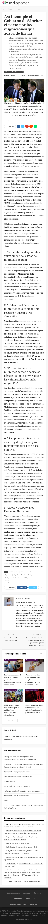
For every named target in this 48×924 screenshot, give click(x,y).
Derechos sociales (17, 71)
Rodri (8, 843)
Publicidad (17, 899)
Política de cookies (18, 904)
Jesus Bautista (11, 863)
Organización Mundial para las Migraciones (25, 575)
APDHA (11, 572)
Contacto (37, 893)
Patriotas (38, 881)
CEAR (16, 572)
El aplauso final (9, 781)
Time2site (28, 919)
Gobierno (7, 71)
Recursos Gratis (11, 857)
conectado (23, 736)
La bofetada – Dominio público (17, 847)
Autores (26, 893)
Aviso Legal (30, 899)
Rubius (8, 830)
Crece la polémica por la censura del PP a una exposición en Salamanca (22, 875)
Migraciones (8, 575)
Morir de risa (34, 847)
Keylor (8, 837)
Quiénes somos (13, 893)
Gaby (8, 851)
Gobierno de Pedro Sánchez (27, 572)
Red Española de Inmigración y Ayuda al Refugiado (17, 578)
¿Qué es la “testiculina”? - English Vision (19, 881)
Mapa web (34, 904)
